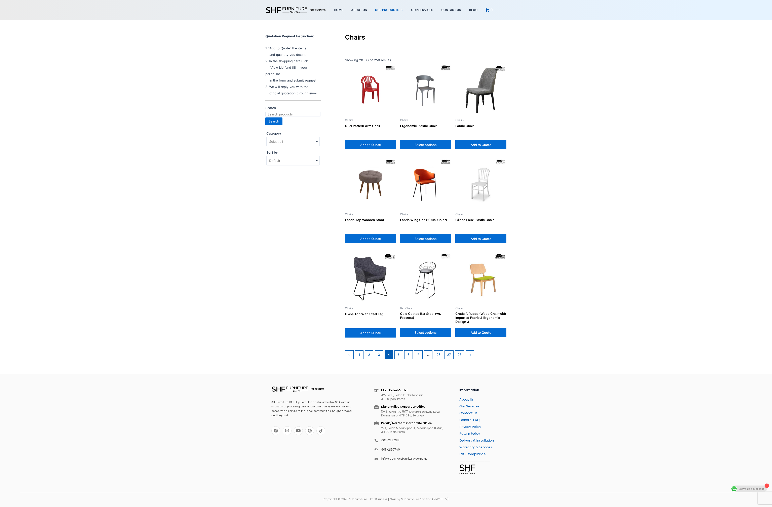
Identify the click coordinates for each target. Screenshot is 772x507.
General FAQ (469, 420)
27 (449, 355)
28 (460, 355)
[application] (401, 10)
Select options (426, 145)
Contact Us (451, 10)
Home (338, 10)
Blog (473, 10)
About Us (359, 10)
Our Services (422, 10)
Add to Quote (370, 145)
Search (270, 108)
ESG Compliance (472, 454)
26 (438, 355)
